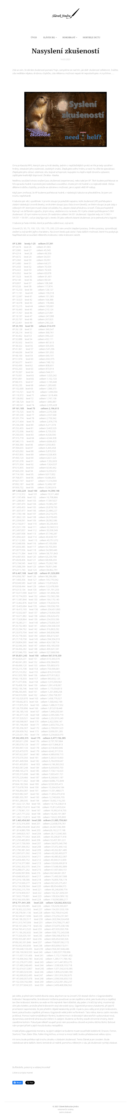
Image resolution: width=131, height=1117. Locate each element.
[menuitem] (35, 37)
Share (19, 1083)
